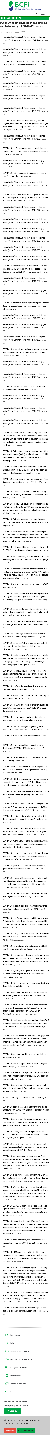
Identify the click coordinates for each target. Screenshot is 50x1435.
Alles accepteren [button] (25, 1430)
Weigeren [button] (9, 1430)
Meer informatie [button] (22, 1424)
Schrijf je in (12, 1411)
